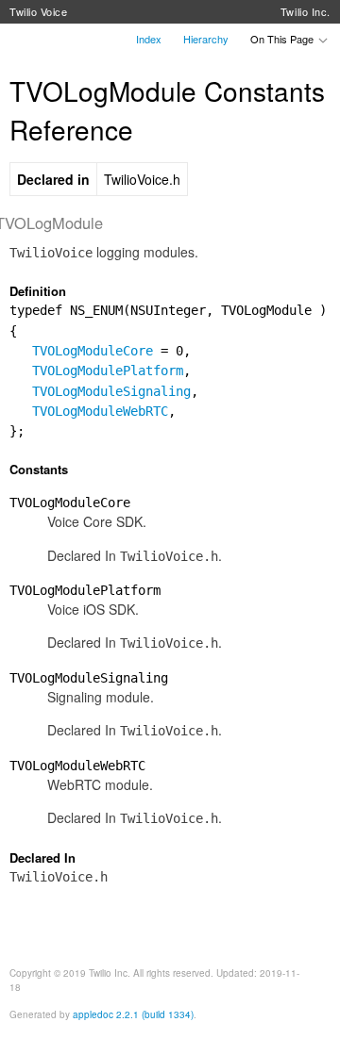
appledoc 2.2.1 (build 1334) (133, 1014)
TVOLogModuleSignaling (111, 391)
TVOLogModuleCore (92, 350)
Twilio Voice (38, 11)
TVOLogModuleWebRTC (100, 411)
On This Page (283, 38)
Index (149, 38)
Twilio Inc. (305, 11)
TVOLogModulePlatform (107, 370)
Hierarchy (206, 38)
